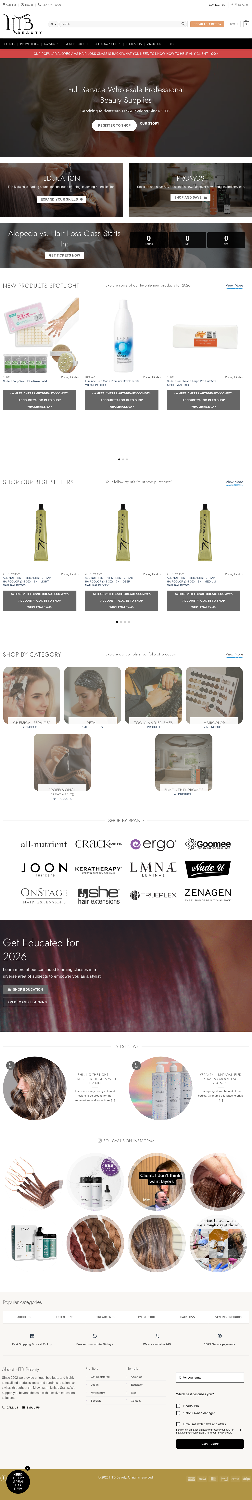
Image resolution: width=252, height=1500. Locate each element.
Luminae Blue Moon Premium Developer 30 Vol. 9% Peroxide (112, 382)
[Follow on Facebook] (232, 5)
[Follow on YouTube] (247, 5)
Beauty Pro (191, 1406)
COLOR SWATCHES (106, 44)
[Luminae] (153, 869)
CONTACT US (217, 5)
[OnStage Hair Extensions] (44, 895)
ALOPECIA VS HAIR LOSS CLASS (82, 53)
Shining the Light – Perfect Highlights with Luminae (95, 1079)
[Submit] (183, 24)
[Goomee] (208, 844)
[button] (246, 24)
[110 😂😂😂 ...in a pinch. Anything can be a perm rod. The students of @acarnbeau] (34, 1182)
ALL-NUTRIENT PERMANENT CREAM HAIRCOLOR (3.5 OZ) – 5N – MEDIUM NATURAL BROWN (191, 581)
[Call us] (243, 5)
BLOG (170, 44)
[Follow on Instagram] (236, 5)
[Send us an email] (239, 5)
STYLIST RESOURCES (76, 44)
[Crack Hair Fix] (99, 844)
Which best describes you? (195, 1394)
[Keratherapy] (99, 869)
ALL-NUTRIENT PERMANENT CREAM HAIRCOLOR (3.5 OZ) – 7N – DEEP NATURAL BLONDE (109, 581)
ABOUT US (154, 44)
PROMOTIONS (29, 44)
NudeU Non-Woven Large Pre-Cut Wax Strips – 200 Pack (191, 382)
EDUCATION (134, 44)
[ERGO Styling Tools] (153, 844)
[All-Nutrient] (44, 844)
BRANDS (49, 44)
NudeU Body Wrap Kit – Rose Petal (25, 381)
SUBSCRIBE (210, 1444)
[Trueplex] (153, 895)
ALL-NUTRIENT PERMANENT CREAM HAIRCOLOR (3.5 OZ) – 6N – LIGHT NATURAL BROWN (27, 581)
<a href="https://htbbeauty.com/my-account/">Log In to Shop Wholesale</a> (39, 400)
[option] (126, 1212)
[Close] (27, 1468)
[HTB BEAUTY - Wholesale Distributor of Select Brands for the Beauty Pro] (22, 24)
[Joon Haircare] (44, 869)
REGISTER (9, 44)
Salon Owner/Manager (199, 1413)
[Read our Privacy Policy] (241, 1430)
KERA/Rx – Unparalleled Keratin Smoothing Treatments (221, 1079)
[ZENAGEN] (208, 869)
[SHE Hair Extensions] (99, 895)
